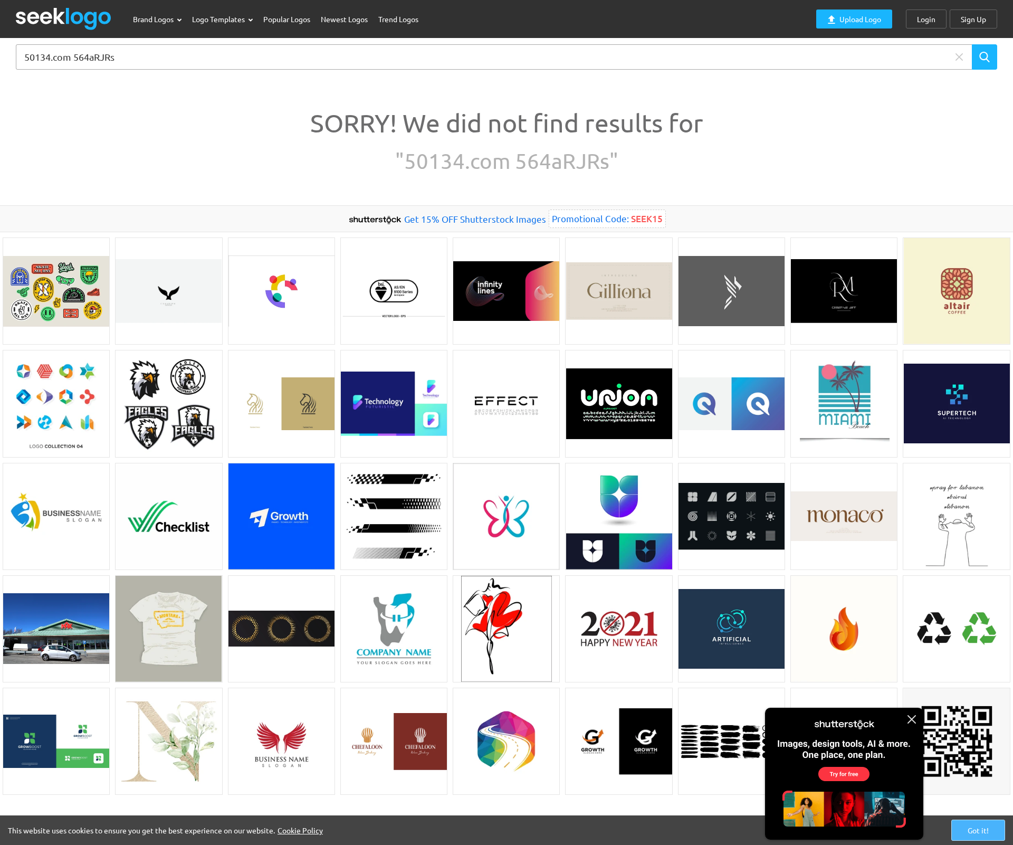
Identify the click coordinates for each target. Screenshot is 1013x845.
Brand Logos (154, 19)
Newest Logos (344, 19)
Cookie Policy (300, 830)
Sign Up (973, 19)
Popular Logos (286, 19)
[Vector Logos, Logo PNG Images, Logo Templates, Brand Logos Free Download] (64, 19)
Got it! (978, 830)
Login (926, 19)
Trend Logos (398, 19)
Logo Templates (219, 19)
